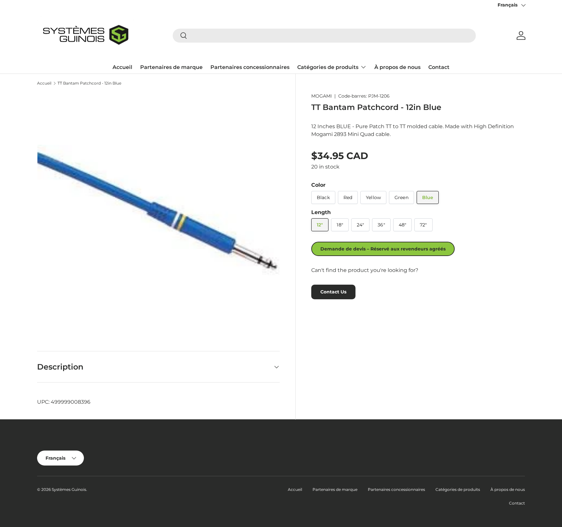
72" (423, 225)
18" (340, 225)
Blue (428, 197)
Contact (438, 67)
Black (323, 197)
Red (347, 197)
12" (320, 225)
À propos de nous (397, 67)
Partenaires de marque (171, 67)
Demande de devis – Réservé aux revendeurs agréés (383, 249)
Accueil (122, 67)
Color (318, 185)
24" (360, 225)
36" (381, 225)
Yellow (373, 197)
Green (401, 197)
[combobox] (324, 36)
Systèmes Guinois (69, 489)
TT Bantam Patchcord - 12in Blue (89, 83)
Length (321, 212)
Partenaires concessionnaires (249, 67)
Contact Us (333, 292)
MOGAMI (321, 96)
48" (402, 225)
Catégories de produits (327, 67)
